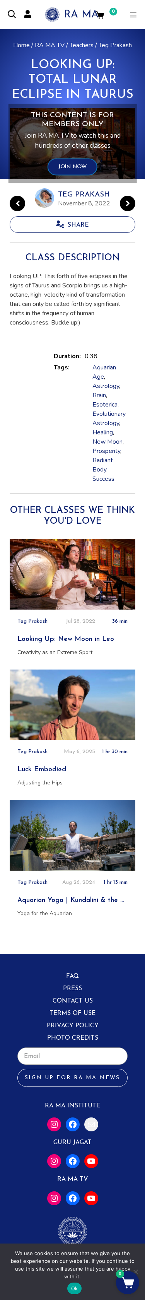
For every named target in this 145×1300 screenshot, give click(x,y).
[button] (127, 1282)
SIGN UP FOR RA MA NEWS (72, 1078)
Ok (74, 1288)
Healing (102, 432)
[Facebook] (73, 1124)
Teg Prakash (115, 45)
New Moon (107, 441)
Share (78, 225)
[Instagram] (54, 1124)
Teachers (82, 45)
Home (21, 45)
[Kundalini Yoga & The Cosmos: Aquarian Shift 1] (127, 203)
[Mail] (91, 1124)
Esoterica (105, 404)
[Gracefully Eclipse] (17, 203)
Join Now (72, 167)
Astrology (105, 386)
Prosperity (106, 451)
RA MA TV (50, 45)
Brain (99, 395)
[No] (135, 1272)
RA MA (81, 15)
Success (103, 479)
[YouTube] (91, 1161)
